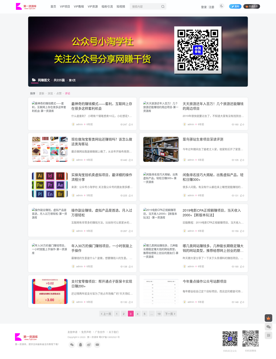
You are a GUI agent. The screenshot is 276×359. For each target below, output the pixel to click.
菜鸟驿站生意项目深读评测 (203, 139)
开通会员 (253, 6)
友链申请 (72, 332)
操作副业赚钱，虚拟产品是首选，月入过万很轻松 (101, 212)
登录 (204, 7)
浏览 (50, 93)
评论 (67, 93)
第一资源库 (92, 337)
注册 (211, 7)
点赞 (59, 93)
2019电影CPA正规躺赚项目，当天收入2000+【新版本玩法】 (212, 212)
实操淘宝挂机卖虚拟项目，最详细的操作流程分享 (101, 177)
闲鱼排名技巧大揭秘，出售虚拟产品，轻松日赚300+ (213, 177)
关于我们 (113, 332)
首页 (53, 6)
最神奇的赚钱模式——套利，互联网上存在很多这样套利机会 (101, 106)
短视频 (121, 6)
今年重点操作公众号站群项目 (205, 281)
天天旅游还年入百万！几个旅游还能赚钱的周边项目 (213, 106)
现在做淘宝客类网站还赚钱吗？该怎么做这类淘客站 (101, 141)
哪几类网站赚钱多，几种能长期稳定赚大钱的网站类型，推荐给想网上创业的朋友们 (213, 250)
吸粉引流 (107, 6)
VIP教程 (79, 6)
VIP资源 (93, 6)
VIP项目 (65, 6)
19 (159, 314)
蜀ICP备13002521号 (109, 337)
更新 (41, 93)
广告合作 (100, 332)
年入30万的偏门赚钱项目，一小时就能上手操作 (102, 248)
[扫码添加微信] (268, 326)
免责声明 (86, 332)
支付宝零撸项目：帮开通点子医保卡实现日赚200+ (101, 283)
